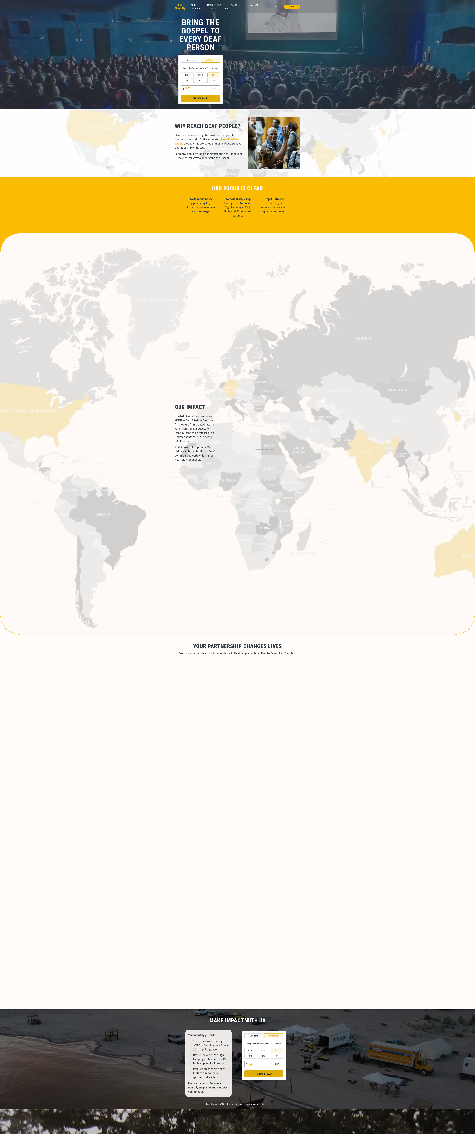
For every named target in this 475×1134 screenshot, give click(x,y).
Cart (275, 7)
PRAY (227, 8)
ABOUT (194, 5)
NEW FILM (253, 5)
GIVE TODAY (292, 6)
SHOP (213, 8)
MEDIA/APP (196, 8)
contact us (263, 1104)
